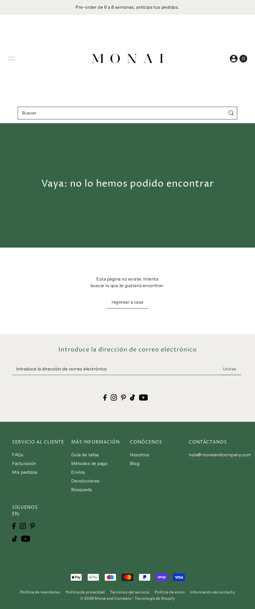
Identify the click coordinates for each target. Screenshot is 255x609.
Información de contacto (212, 592)
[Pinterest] (32, 525)
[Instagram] (23, 525)
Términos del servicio (130, 592)
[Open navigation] (11, 58)
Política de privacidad (85, 592)
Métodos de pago (89, 463)
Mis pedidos (25, 472)
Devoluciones (85, 481)
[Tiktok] (14, 538)
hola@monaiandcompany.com (220, 455)
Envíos (78, 472)
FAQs (17, 455)
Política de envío (170, 592)
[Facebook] (14, 525)
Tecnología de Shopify (155, 598)
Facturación (24, 463)
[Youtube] (25, 538)
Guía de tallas (85, 455)
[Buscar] (231, 113)
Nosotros (139, 455)
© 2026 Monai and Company (106, 598)
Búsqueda (81, 489)
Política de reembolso (40, 592)
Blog (134, 463)
